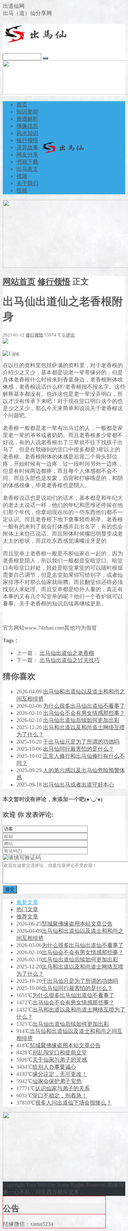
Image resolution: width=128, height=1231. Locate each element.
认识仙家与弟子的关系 (62, 1088)
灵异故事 (27, 147)
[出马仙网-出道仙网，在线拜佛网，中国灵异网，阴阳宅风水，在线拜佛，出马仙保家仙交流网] (37, 41)
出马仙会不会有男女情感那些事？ (84, 713)
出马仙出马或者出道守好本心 (78, 784)
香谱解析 (27, 119)
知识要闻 (27, 112)
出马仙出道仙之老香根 (67, 653)
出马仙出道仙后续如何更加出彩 (81, 720)
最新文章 (27, 902)
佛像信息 (27, 126)
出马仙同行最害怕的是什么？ (78, 749)
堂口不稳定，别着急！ (59, 1095)
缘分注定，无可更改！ (59, 1074)
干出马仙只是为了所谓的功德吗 (81, 742)
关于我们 (27, 183)
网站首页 (19, 281)
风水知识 (27, 133)
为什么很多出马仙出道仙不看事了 (84, 706)
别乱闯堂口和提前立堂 (59, 1052)
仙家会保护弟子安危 (57, 1081)
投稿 (21, 190)
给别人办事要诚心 (54, 1067)
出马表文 (27, 169)
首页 (21, 104)
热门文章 (27, 909)
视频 (21, 176)
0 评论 (68, 334)
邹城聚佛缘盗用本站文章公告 (77, 924)
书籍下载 (27, 162)
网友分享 (27, 154)
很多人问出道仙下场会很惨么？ (73, 1103)
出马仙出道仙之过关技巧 (70, 660)
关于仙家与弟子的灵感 (59, 1060)
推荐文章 (27, 916)
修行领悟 (27, 140)
